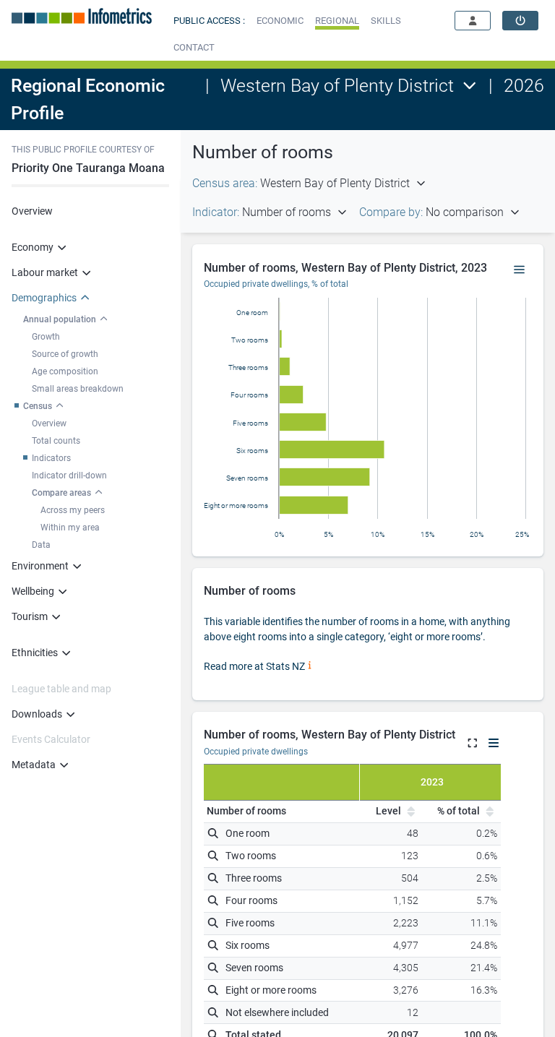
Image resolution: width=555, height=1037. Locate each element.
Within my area (70, 527)
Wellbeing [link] (33, 591)
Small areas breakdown (78, 389)
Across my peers (72, 510)
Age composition (65, 371)
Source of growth (65, 354)
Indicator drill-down (69, 475)
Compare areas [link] (61, 493)
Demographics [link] (44, 298)
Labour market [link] (45, 272)
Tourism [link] (30, 616)
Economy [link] (32, 247)
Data (41, 545)
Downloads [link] (37, 714)
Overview (32, 211)
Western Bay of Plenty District (337, 85)
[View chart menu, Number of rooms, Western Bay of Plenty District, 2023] (519, 270)
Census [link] (37, 406)
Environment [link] (40, 566)
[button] (280, 20)
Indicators (51, 458)
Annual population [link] (59, 319)
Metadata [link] (34, 764)
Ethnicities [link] (35, 652)
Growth (46, 337)
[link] (520, 20)
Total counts (56, 441)
